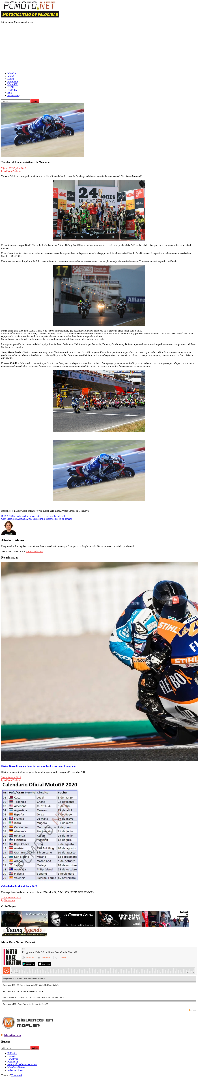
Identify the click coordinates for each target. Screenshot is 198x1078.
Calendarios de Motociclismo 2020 (19, 886)
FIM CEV (12, 90)
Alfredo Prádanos (12, 171)
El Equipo (12, 1053)
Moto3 (10, 78)
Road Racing (13, 95)
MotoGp (11, 73)
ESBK (10, 87)
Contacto (11, 1056)
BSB (9, 92)
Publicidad (12, 1061)
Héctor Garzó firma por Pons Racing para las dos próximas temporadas (38, 766)
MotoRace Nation (16, 1067)
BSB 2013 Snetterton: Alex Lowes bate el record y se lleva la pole (33, 516)
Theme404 (16, 1075)
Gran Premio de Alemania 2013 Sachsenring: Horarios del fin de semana (36, 518)
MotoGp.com (12, 1035)
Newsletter (12, 1059)
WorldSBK (12, 81)
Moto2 (10, 76)
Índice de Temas (15, 1070)
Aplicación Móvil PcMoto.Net (22, 1064)
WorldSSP (12, 84)
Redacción (9, 900)
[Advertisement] (99, 47)
